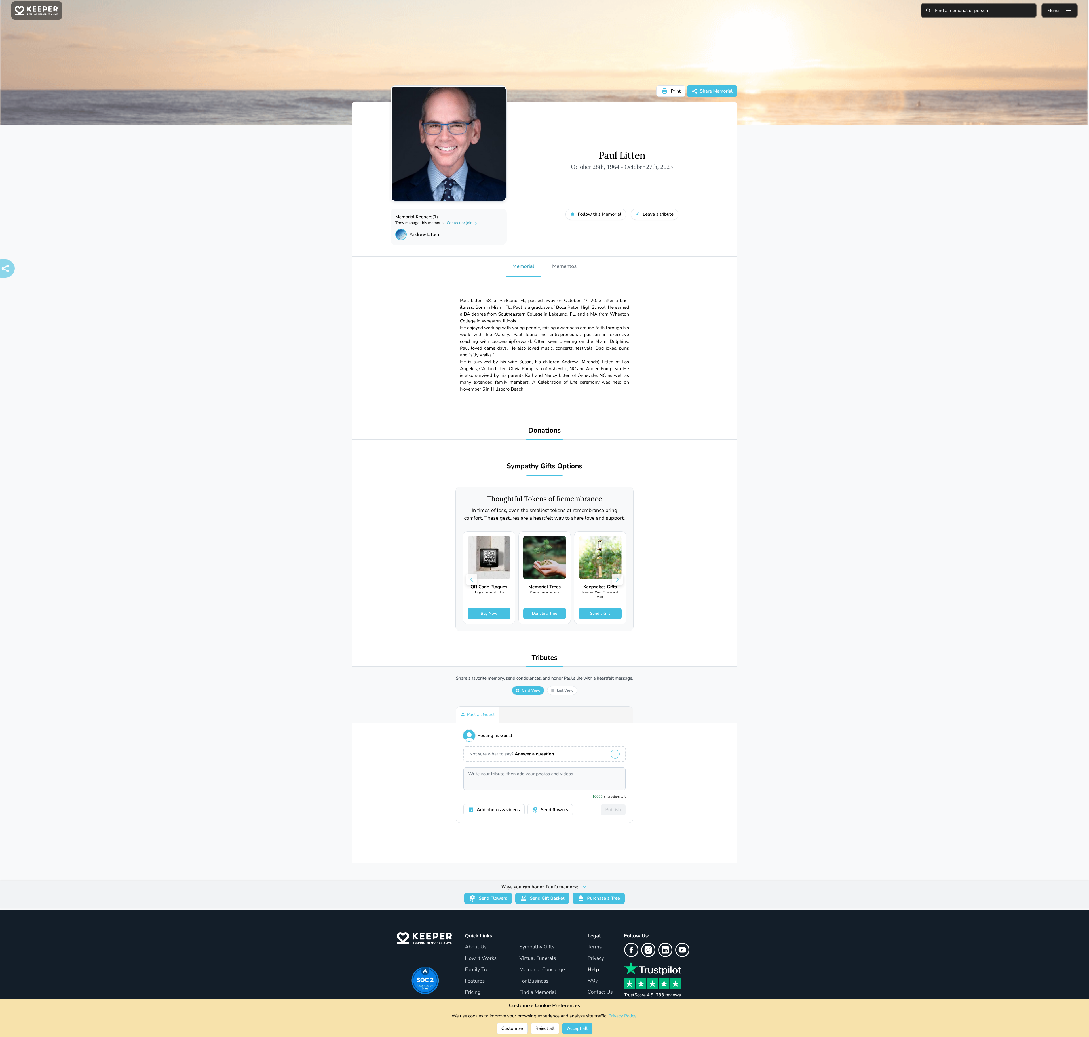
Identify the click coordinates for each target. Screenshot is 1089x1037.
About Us (475, 947)
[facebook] (631, 950)
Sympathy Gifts (536, 947)
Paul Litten (621, 155)
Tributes (545, 658)
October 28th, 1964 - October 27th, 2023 (622, 166)
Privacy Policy (622, 1016)
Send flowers (554, 810)
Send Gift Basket (547, 898)
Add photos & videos (498, 810)
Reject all (545, 1028)
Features (475, 981)
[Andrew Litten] (401, 234)
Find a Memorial (537, 992)
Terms (595, 947)
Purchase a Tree (603, 898)
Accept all (577, 1028)
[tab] (477, 715)
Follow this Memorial (599, 214)
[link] (489, 577)
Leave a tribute (658, 214)
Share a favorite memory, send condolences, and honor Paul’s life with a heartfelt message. (544, 678)
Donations (544, 431)
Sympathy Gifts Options (544, 466)
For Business (533, 981)
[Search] (928, 10)
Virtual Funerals (537, 958)
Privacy (596, 958)
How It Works (481, 958)
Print (676, 91)
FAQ (593, 980)
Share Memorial (716, 91)
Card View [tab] (531, 690)
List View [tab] (565, 690)
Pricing (472, 992)
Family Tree (478, 969)
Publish (613, 810)
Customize (512, 1028)
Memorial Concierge (542, 969)
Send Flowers (493, 898)
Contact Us (600, 992)
